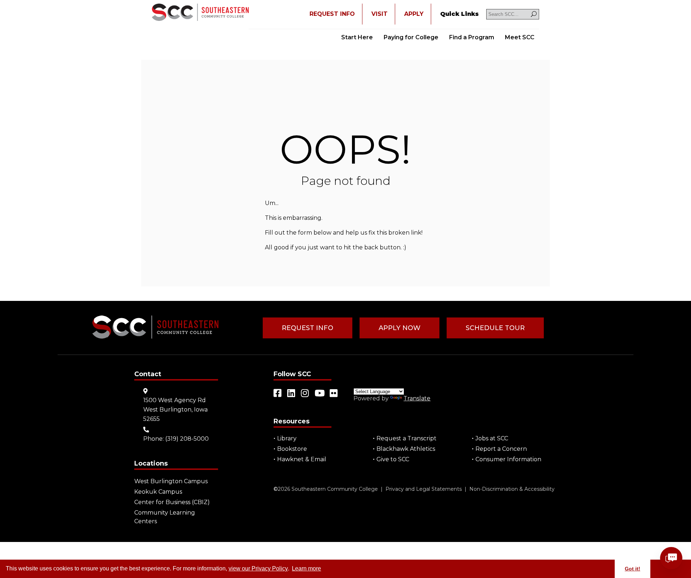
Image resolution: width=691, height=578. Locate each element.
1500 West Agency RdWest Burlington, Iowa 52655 (175, 409)
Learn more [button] (306, 568)
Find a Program (471, 37)
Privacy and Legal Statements (423, 489)
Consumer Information (508, 459)
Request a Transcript (406, 438)
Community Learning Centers (164, 517)
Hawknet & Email (301, 459)
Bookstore (292, 448)
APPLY (414, 13)
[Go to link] (200, 13)
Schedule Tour (495, 328)
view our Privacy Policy (258, 568)
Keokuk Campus (158, 491)
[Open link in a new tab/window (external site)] (278, 393)
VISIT (379, 13)
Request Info (307, 328)
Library (287, 438)
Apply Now (399, 328)
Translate (416, 398)
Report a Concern (501, 448)
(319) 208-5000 (187, 438)
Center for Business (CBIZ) (172, 502)
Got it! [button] (632, 569)
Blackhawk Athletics (405, 448)
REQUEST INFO (332, 13)
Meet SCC (519, 37)
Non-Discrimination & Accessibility (512, 489)
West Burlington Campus (171, 481)
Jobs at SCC (491, 438)
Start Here (357, 37)
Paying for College (411, 37)
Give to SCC (392, 459)
